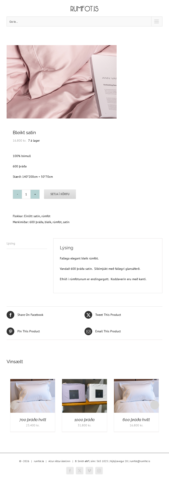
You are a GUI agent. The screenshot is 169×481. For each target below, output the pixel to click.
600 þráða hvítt (136, 419)
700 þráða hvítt (32, 419)
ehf (87, 461)
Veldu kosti (81, 394)
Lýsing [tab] (11, 243)
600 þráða (36, 222)
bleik (48, 222)
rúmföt (45, 216)
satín (66, 222)
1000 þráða (84, 419)
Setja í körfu (60, 194)
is (43, 461)
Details (20, 398)
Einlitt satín (32, 216)
